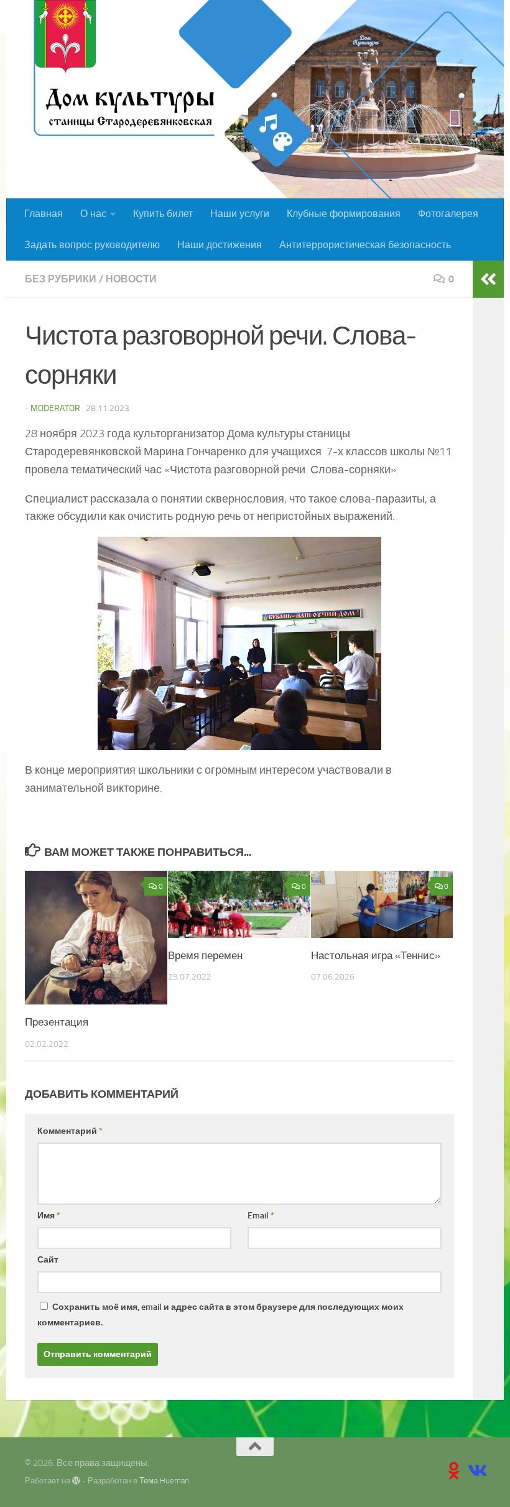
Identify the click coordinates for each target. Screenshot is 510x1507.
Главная (43, 214)
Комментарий (70, 1131)
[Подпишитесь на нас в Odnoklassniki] (454, 1471)
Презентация (56, 1022)
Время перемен (205, 955)
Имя (48, 1215)
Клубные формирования (344, 214)
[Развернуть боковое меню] (488, 279)
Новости (131, 279)
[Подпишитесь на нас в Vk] (476, 1471)
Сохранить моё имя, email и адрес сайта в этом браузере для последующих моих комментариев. (220, 1315)
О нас (93, 214)
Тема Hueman (164, 1480)
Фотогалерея (448, 214)
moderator (55, 408)
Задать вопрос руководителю (92, 245)
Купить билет (163, 214)
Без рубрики (60, 279)
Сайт (47, 1259)
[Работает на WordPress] (76, 1481)
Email (261, 1215)
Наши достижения (219, 245)
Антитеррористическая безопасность (365, 245)
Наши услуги (239, 214)
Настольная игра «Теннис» (375, 955)
